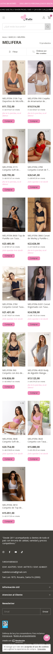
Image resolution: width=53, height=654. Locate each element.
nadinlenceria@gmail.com (14, 572)
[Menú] (3, 17)
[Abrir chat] (46, 638)
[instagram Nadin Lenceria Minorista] (3, 552)
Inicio (4, 37)
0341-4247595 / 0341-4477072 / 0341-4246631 (24, 566)
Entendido (42, 649)
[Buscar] (48, 26)
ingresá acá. (7, 636)
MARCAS (12, 37)
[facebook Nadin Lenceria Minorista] (10, 552)
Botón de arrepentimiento (25, 636)
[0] (49, 17)
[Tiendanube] (13, 642)
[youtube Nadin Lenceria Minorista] (16, 552)
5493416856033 (10, 561)
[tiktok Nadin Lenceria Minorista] (22, 552)
